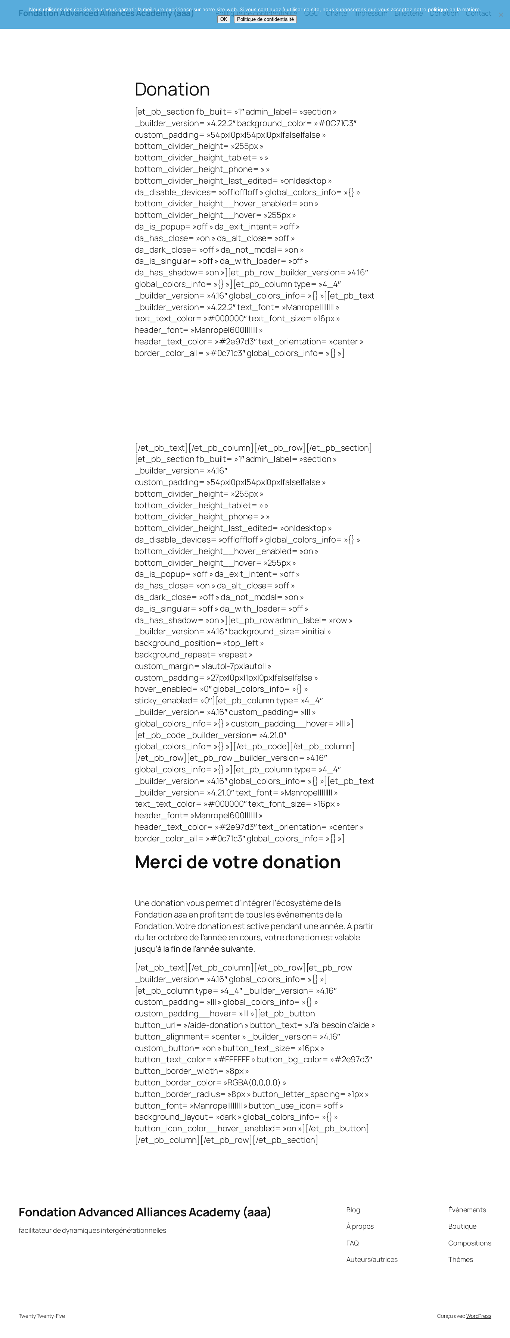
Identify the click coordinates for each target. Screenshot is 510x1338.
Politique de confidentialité (265, 19)
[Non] (500, 14)
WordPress (478, 1315)
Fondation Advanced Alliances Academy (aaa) (145, 1212)
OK (223, 19)
